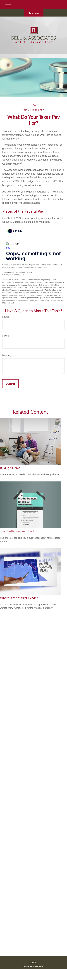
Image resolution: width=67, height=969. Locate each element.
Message (7, 355)
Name (5, 316)
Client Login (33, 12)
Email (5, 336)
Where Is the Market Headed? (20, 598)
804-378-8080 (37, 966)
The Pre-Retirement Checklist (19, 531)
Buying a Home (10, 468)
